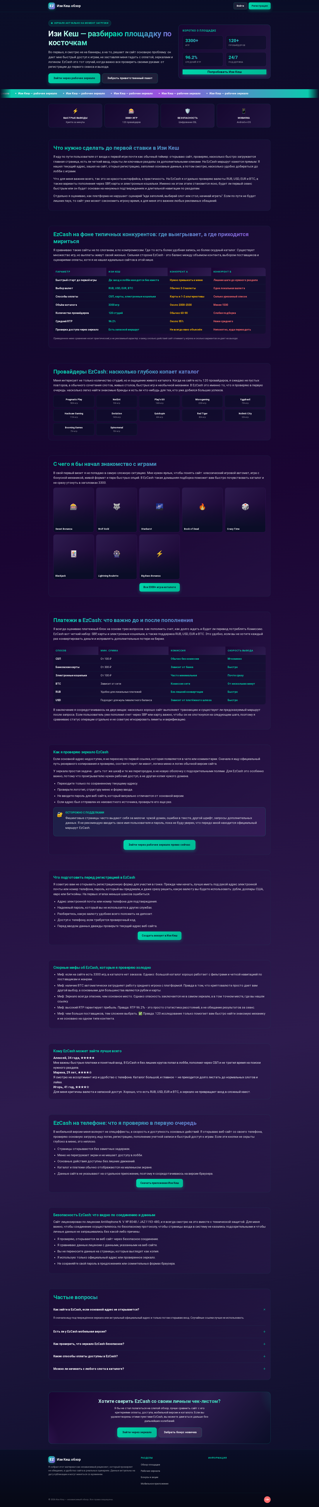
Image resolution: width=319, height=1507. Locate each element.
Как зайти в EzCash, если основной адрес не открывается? (96, 1309)
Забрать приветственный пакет (129, 78)
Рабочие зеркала (150, 1471)
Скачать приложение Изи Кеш (159, 1182)
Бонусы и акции (149, 1477)
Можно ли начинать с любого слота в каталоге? (88, 1369)
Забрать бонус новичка (180, 1432)
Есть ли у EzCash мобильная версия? (80, 1331)
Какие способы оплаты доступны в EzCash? (85, 1356)
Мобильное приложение (154, 1483)
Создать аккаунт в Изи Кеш (159, 935)
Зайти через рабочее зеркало (74, 78)
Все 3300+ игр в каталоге (159, 587)
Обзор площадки (150, 1464)
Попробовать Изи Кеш (224, 72)
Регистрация (260, 5)
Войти (240, 5)
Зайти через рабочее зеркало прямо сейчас (159, 844)
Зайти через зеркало (137, 1432)
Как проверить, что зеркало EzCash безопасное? (88, 1344)
